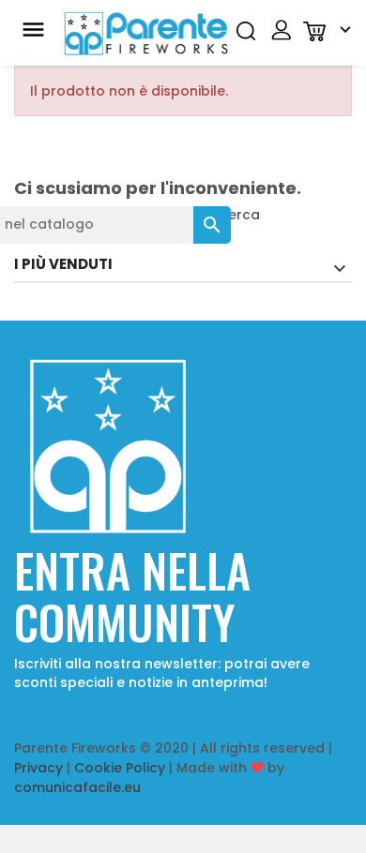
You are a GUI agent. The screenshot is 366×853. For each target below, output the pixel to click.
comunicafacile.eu (77, 787)
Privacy (38, 767)
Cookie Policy (119, 767)
